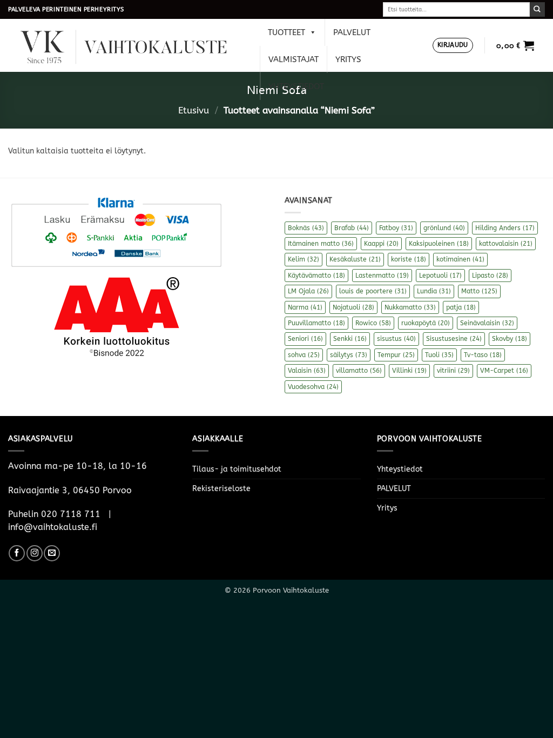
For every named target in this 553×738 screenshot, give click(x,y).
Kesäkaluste (355, 259)
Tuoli (439, 355)
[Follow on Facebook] (17, 553)
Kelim (303, 259)
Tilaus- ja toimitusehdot (236, 469)
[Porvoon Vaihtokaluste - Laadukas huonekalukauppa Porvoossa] (131, 45)
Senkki (350, 339)
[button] (453, 45)
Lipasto (490, 275)
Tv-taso (483, 355)
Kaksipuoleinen (439, 243)
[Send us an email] (52, 553)
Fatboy (396, 228)
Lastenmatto (382, 275)
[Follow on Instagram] (34, 553)
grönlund (444, 228)
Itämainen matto (321, 243)
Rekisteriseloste (221, 488)
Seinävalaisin (487, 323)
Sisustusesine (454, 339)
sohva (304, 355)
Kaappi (381, 243)
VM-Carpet (504, 370)
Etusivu (193, 110)
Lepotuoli (440, 275)
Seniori (305, 339)
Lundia (434, 291)
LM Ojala (308, 291)
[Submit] (537, 9)
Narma (305, 307)
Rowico (373, 323)
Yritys (348, 59)
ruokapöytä (425, 323)
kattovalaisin (505, 243)
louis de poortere (373, 291)
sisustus (396, 339)
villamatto (359, 370)
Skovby (509, 339)
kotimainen (460, 259)
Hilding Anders (505, 228)
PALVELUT (351, 32)
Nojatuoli (353, 307)
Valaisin (307, 370)
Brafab (351, 228)
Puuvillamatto (316, 323)
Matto (479, 291)
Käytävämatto (316, 275)
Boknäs (306, 228)
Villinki (409, 370)
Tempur (396, 355)
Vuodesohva (313, 387)
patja (461, 307)
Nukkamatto (410, 307)
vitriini (453, 370)
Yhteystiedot (296, 86)
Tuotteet (286, 32)
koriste (408, 259)
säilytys (348, 355)
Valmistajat (293, 59)
